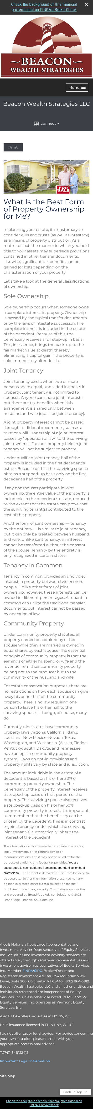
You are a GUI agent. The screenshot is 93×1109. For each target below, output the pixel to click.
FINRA (27, 971)
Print (13, 147)
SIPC (38, 971)
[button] (77, 87)
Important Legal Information (25, 1061)
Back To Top (73, 1092)
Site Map (7, 1076)
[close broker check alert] (86, 4)
